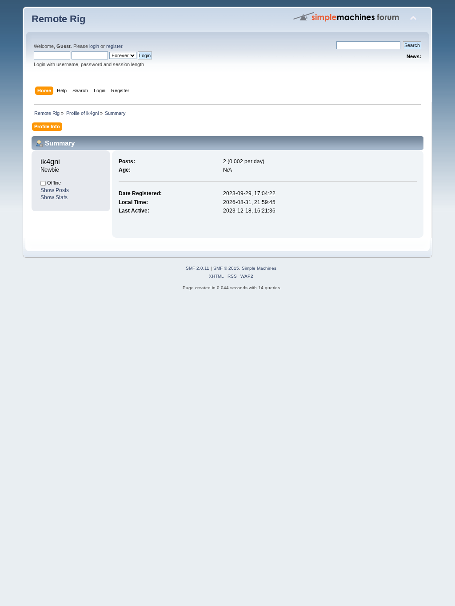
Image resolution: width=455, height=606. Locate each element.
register (114, 46)
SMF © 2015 (226, 268)
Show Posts (54, 190)
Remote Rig (58, 18)
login (94, 46)
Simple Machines (259, 268)
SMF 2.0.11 (197, 268)
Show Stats (54, 197)
